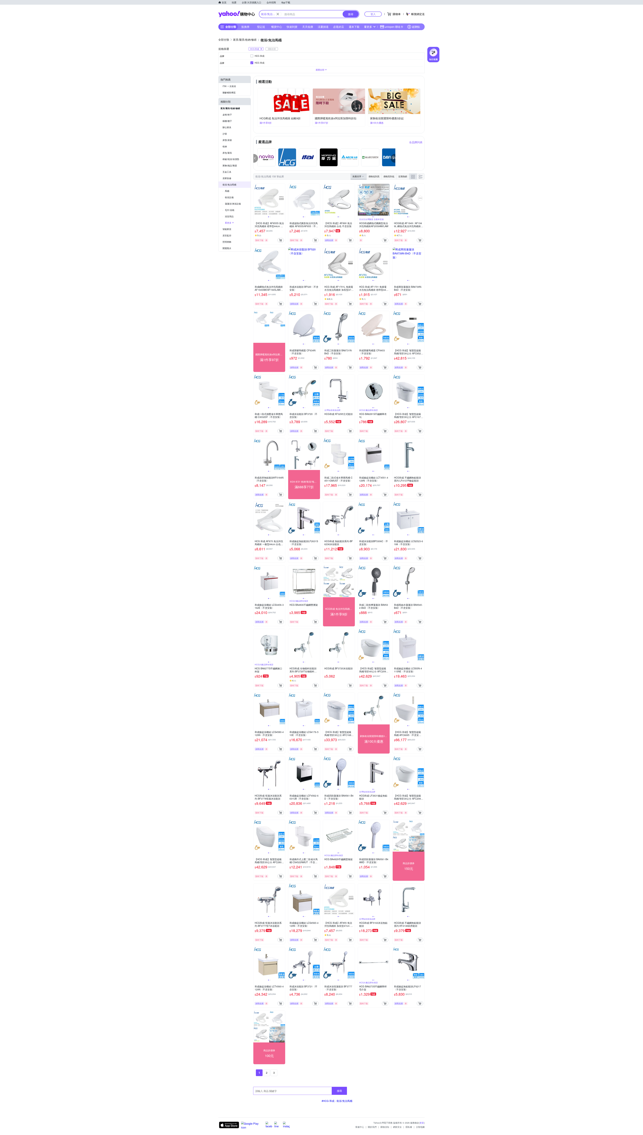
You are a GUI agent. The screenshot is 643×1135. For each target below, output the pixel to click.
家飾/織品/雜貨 (230, 165)
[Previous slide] (255, 199)
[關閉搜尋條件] (278, 14)
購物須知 (384, 1126)
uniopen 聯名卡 (394, 27)
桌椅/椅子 (227, 114)
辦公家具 (227, 127)
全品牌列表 (415, 142)
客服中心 (359, 1126)
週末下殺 (354, 27)
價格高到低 (388, 176)
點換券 (245, 27)
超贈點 (416, 27)
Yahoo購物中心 (236, 14)
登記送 (261, 27)
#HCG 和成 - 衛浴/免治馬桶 (337, 1101)
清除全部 (272, 48)
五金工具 (227, 171)
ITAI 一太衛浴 (229, 86)
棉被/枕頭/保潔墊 (231, 159)
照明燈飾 (227, 241)
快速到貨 (292, 27)
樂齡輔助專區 (229, 92)
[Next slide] (283, 199)
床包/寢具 (227, 152)
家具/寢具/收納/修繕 (230, 108)
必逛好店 (338, 27)
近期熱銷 (402, 176)
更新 (422, 1122)
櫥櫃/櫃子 (227, 121)
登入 (373, 14)
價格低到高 (374, 176)
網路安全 (397, 1126)
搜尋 (339, 1090)
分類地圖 (420, 1126)
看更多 (368, 27)
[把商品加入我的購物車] (280, 240)
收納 (225, 146)
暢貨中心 (276, 27)
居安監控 (227, 235)
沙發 (225, 133)
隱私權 (409, 1126)
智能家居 (227, 229)
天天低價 (307, 27)
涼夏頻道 (323, 27)
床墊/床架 (227, 140)
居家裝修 (227, 178)
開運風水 (227, 248)
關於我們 (372, 1126)
